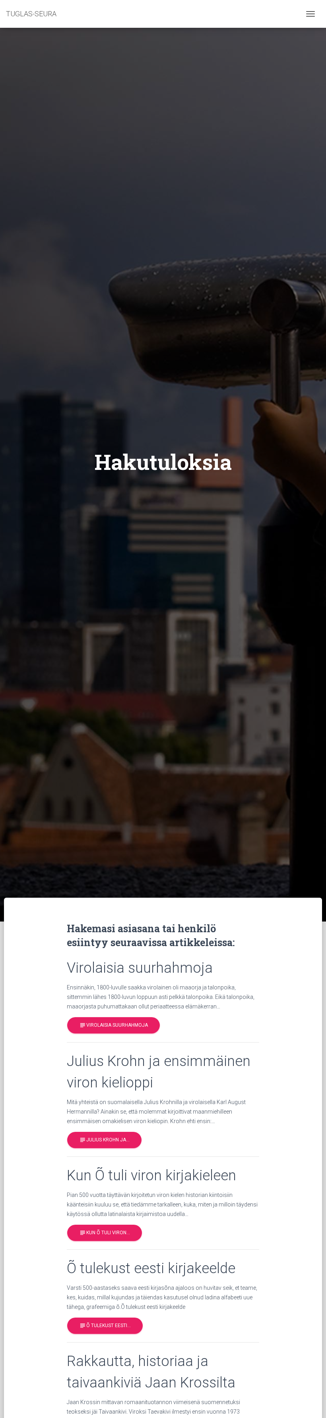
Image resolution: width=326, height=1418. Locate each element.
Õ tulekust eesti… (105, 1325)
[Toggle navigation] (310, 14)
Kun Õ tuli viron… (104, 1232)
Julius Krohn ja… (104, 1139)
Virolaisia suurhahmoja (113, 1025)
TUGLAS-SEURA (31, 14)
